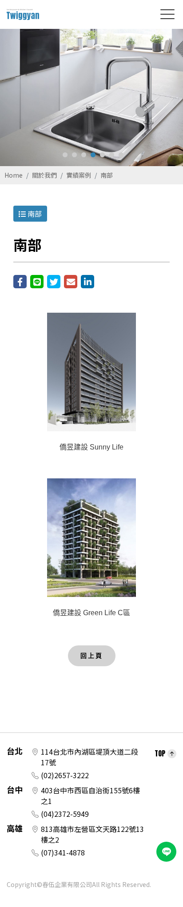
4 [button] (93, 154)
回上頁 (91, 655)
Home (13, 175)
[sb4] (91, 97)
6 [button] (111, 154)
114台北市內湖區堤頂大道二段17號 (89, 757)
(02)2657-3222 (65, 775)
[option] (91, 97)
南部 (106, 175)
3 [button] (83, 154)
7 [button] (121, 154)
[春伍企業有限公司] (23, 14)
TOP (160, 753)
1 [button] (65, 154)
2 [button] (74, 154)
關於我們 (44, 175)
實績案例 (78, 175)
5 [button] (102, 154)
